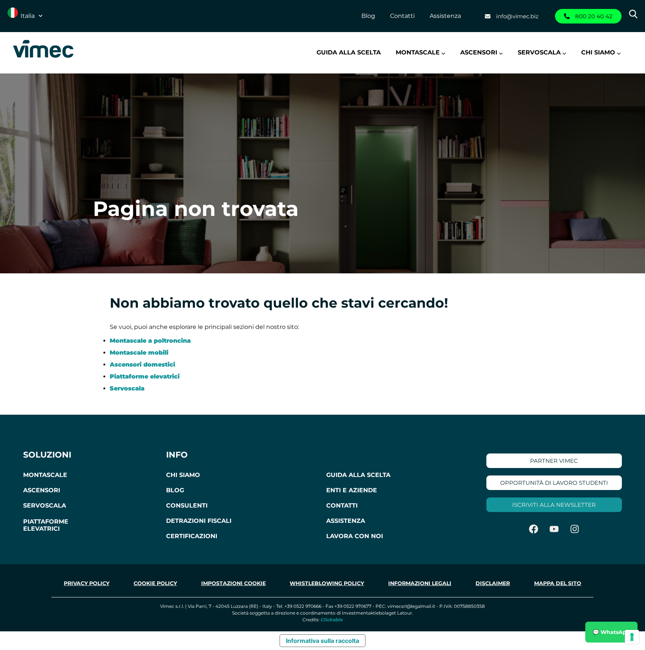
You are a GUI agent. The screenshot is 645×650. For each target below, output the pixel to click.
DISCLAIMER (493, 583)
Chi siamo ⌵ (601, 52)
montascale (45, 474)
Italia (28, 15)
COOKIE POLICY (155, 583)
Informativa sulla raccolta (322, 640)
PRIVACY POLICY (86, 583)
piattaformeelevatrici (45, 525)
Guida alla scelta (349, 52)
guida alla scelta (358, 474)
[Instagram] (574, 528)
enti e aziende (351, 490)
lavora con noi (354, 536)
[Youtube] (554, 528)
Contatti (402, 15)
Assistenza (445, 15)
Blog (368, 15)
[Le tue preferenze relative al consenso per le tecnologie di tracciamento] (632, 637)
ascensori (41, 490)
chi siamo (183, 474)
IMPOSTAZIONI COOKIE (233, 583)
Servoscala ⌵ (542, 52)
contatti (342, 505)
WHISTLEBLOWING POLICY (327, 583)
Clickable (332, 619)
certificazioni (191, 536)
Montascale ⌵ (420, 52)
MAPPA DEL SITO (557, 583)
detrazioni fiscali (198, 520)
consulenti (187, 505)
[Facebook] (533, 528)
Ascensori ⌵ (481, 52)
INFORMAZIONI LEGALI (419, 583)
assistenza (345, 520)
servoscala (44, 505)
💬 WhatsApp (611, 632)
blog (175, 490)
